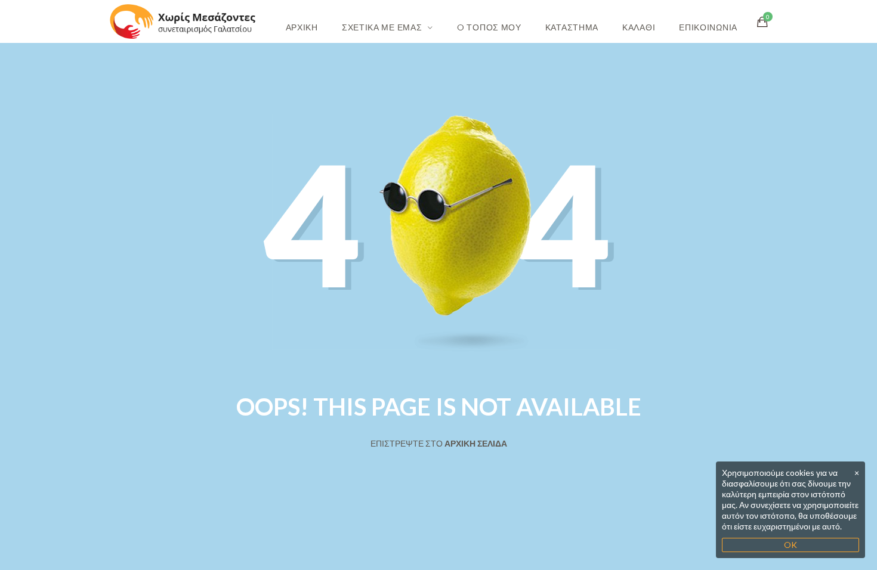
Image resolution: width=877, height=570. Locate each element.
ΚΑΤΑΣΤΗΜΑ (571, 27)
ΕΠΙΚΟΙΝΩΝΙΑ (708, 27)
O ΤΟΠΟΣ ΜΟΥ (489, 27)
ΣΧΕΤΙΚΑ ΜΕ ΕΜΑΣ (382, 27)
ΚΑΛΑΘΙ (638, 27)
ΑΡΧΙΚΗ (302, 27)
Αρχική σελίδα (475, 443)
